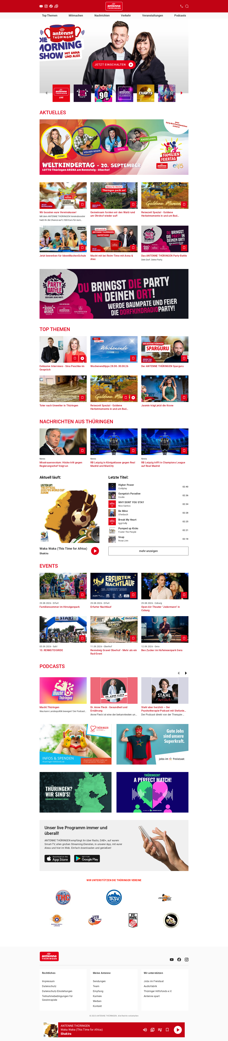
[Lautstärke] (145, 1029)
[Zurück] (178, 673)
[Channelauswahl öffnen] (186, 6)
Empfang (98, 991)
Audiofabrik (150, 986)
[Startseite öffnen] (114, 6)
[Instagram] (46, 6)
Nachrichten (102, 15)
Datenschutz (49, 986)
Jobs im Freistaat (154, 981)
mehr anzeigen (148, 551)
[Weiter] (185, 673)
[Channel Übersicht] (152, 1029)
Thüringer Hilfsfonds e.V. (158, 991)
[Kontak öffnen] (181, 6)
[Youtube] (41, 6)
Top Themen (49, 15)
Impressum (48, 981)
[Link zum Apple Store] (57, 859)
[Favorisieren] (167, 1029)
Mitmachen (76, 15)
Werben (97, 1001)
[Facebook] (51, 6)
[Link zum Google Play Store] (87, 859)
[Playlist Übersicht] (159, 1029)
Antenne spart (152, 996)
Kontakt (97, 1006)
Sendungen (99, 981)
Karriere (97, 996)
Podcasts (180, 15)
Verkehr (126, 15)
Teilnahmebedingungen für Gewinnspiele (57, 998)
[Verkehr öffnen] (56, 6)
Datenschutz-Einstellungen (57, 991)
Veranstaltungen (152, 15)
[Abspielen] (178, 1029)
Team (96, 986)
